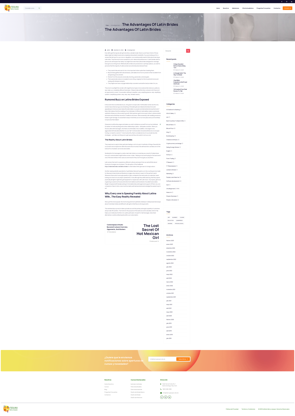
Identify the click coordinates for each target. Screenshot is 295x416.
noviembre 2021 (170, 289)
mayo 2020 (169, 312)
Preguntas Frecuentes (263, 8)
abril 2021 (169, 308)
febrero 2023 (170, 240)
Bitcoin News (170, 124)
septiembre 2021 (171, 297)
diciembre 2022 (170, 248)
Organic (170, 223)
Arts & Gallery (170, 113)
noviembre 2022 (170, 252)
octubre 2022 (170, 255)
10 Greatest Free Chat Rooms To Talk (180, 90)
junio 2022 (169, 270)
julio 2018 (168, 338)
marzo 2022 (169, 282)
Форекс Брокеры (171, 196)
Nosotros (226, 8)
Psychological (179, 223)
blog (167, 132)
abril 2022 (169, 278)
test (167, 185)
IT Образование (171, 166)
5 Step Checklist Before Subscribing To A (179, 65)
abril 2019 (169, 331)
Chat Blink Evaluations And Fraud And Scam (180, 82)
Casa (107, 25)
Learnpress (179, 220)
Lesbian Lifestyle (171, 170)
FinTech (168, 155)
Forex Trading (170, 158)
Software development (172, 181)
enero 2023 (169, 244)
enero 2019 (169, 334)
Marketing (169, 173)
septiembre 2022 (171, 259)
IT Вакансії (169, 162)
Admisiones (235, 8)
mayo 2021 (169, 304)
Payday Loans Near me (172, 177)
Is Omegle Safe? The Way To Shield (180, 74)
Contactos (277, 8)
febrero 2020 (170, 319)
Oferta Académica (247, 8)
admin (108, 50)
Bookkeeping (170, 136)
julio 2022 (169, 267)
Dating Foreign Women (172, 147)
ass (167, 117)
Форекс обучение (171, 200)
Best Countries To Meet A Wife (175, 121)
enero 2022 (169, 286)
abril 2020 (169, 316)
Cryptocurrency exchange (173, 143)
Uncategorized (131, 50)
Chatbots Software (171, 140)
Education (171, 220)
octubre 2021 (170, 293)
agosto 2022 (170, 263)
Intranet (286, 8)
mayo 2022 (169, 274)
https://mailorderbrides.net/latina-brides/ (116, 166)
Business (174, 217)
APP (169, 217)
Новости (168, 192)
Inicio (218, 8)
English (168, 151)
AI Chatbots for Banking (173, 109)
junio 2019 (169, 327)
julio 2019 (168, 323)
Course (182, 217)
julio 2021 (168, 301)
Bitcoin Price (169, 128)
